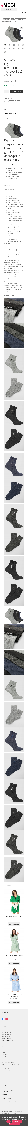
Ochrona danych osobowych (9, 1102)
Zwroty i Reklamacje (7, 1098)
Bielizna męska (6, 19)
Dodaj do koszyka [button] (14, 924)
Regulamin (4, 1094)
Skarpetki (13, 19)
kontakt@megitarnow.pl (8, 1038)
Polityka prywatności (7, 1091)
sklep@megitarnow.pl (7, 1040)
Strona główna (6, 18)
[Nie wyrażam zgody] (26, 1120)
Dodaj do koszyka (16, 91)
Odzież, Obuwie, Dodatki (20, 18)
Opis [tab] (5, 109)
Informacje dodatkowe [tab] (10, 113)
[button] (21, 28)
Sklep (12, 18)
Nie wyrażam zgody (17, 1121)
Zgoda (8, 1121)
